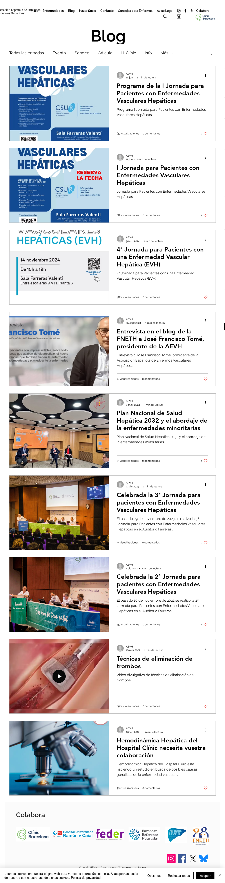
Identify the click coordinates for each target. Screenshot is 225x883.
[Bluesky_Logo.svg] (203, 858)
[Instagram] (179, 11)
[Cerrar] (219, 875)
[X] (192, 11)
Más (164, 53)
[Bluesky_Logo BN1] (179, 16)
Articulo (105, 53)
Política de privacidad (86, 877)
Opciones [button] (154, 875)
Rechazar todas (179, 875)
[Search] (165, 16)
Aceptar (205, 875)
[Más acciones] (207, 75)
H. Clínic (128, 53)
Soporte (82, 53)
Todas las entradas (26, 53)
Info (148, 53)
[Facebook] (185, 11)
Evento (59, 53)
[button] (210, 53)
